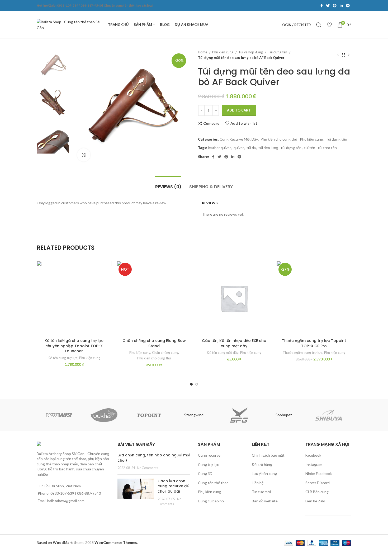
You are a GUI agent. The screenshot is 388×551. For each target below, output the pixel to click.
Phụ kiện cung (223, 52)
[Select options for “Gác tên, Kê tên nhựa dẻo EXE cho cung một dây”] (267, 281)
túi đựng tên (291, 147)
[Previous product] (338, 55)
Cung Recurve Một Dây (239, 139)
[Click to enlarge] (83, 154)
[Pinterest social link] (334, 5)
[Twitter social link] (327, 5)
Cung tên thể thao (213, 482)
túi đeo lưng (268, 147)
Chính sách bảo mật (268, 455)
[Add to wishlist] (107, 269)
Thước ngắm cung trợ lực (303, 352)
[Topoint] (148, 415)
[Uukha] (104, 415)
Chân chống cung (165, 352)
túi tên (309, 147)
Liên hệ (258, 482)
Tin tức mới (261, 491)
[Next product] (348, 55)
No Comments (147, 468)
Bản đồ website (265, 501)
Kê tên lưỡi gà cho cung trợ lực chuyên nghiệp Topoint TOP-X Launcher (74, 346)
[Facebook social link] (321, 5)
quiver (239, 147)
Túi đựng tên (278, 52)
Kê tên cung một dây (223, 352)
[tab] (168, 184)
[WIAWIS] (59, 415)
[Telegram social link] (347, 5)
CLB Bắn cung (317, 491)
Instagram (313, 464)
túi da (251, 147)
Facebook (313, 455)
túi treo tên (327, 147)
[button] (107, 281)
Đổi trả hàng (262, 464)
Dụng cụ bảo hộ (211, 501)
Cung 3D (205, 473)
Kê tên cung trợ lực (63, 358)
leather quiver (219, 147)
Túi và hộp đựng (251, 52)
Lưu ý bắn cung (264, 473)
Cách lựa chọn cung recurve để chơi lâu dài (173, 486)
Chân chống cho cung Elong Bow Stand (154, 343)
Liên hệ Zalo (315, 501)
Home (203, 52)
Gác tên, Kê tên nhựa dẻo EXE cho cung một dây (234, 343)
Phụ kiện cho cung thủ (279, 139)
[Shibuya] (328, 415)
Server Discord (317, 482)
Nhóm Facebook (318, 473)
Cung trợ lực (208, 464)
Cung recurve (209, 455)
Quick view (107, 293)
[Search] (319, 25)
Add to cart (239, 110)
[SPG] (238, 415)
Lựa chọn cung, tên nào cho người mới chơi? (153, 457)
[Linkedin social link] (341, 5)
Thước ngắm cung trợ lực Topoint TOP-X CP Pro (314, 343)
